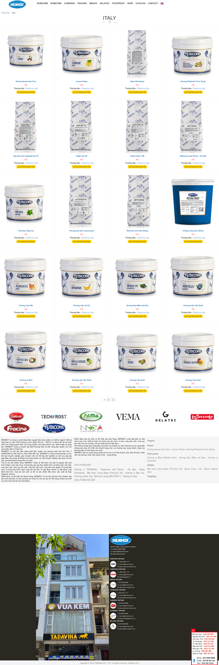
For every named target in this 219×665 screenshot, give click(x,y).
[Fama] (91, 416)
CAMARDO (69, 3)
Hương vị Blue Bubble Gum (162, 457)
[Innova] (91, 428)
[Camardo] (17, 416)
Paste (150, 445)
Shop (130, 3)
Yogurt (150, 440)
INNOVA (93, 3)
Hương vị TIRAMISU (85, 469)
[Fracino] (17, 428)
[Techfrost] (54, 416)
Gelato (150, 464)
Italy (36, 88)
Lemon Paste (178, 449)
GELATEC (105, 3)
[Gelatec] (165, 416)
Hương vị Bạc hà (134, 472)
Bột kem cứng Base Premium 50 (105, 472)
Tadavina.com (133, 663)
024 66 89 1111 (209, 661)
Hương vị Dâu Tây (83, 476)
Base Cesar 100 (193, 468)
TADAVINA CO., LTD (102, 663)
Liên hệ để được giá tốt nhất (25, 92)
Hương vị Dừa (130, 476)
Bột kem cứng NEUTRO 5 (107, 476)
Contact (153, 3)
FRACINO (82, 3)
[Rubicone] (54, 428)
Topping (151, 476)
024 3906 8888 (209, 658)
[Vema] (128, 416)
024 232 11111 (208, 663)
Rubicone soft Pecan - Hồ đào (118, 469)
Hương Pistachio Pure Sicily (200, 449)
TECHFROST (118, 3)
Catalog (140, 3)
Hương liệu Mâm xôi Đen (192, 457)
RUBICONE (42, 3)
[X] (193, 630)
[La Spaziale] (202, 416)
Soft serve (152, 453)
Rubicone (30, 88)
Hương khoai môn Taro (158, 449)
